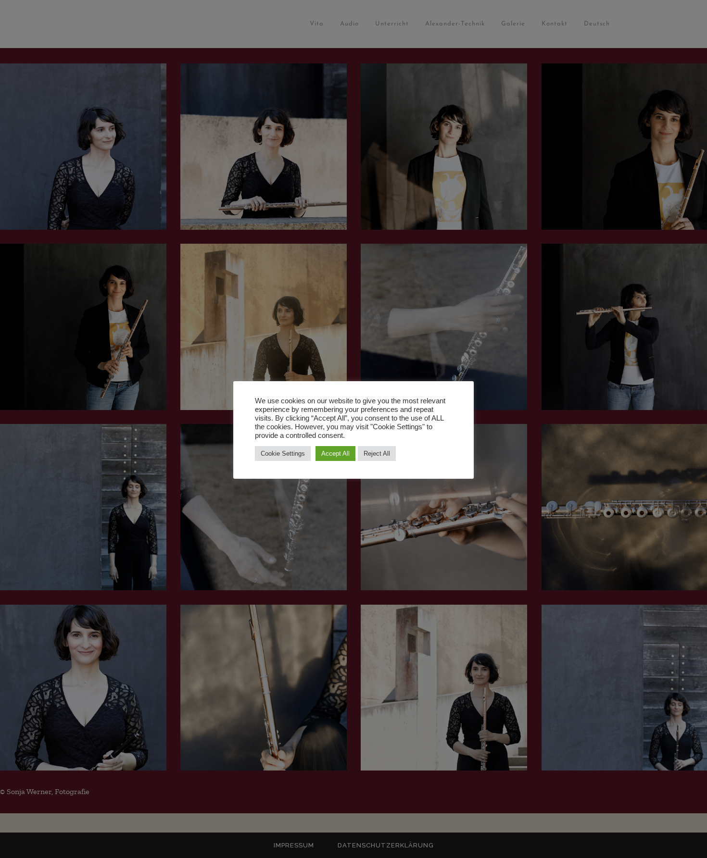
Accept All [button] (335, 453)
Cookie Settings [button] (283, 453)
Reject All (377, 453)
